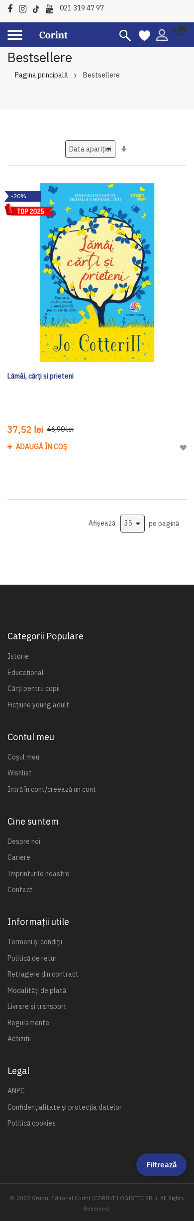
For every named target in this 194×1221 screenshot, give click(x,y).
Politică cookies (31, 1123)
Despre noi (23, 841)
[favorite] (144, 34)
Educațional (25, 672)
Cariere (18, 857)
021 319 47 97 (82, 7)
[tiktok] (38, 7)
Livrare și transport (37, 1006)
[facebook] (12, 7)
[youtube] (52, 7)
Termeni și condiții (34, 941)
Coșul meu (23, 757)
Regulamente (28, 1022)
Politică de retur (32, 958)
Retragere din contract (43, 974)
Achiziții (19, 1038)
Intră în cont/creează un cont (51, 789)
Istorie (18, 656)
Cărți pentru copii (33, 688)
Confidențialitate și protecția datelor (64, 1107)
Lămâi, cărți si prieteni (40, 376)
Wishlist (19, 772)
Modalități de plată (36, 990)
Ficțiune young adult (38, 704)
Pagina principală (41, 75)
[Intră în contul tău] (162, 34)
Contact (20, 889)
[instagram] (25, 7)
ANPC (16, 1090)
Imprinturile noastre (38, 873)
